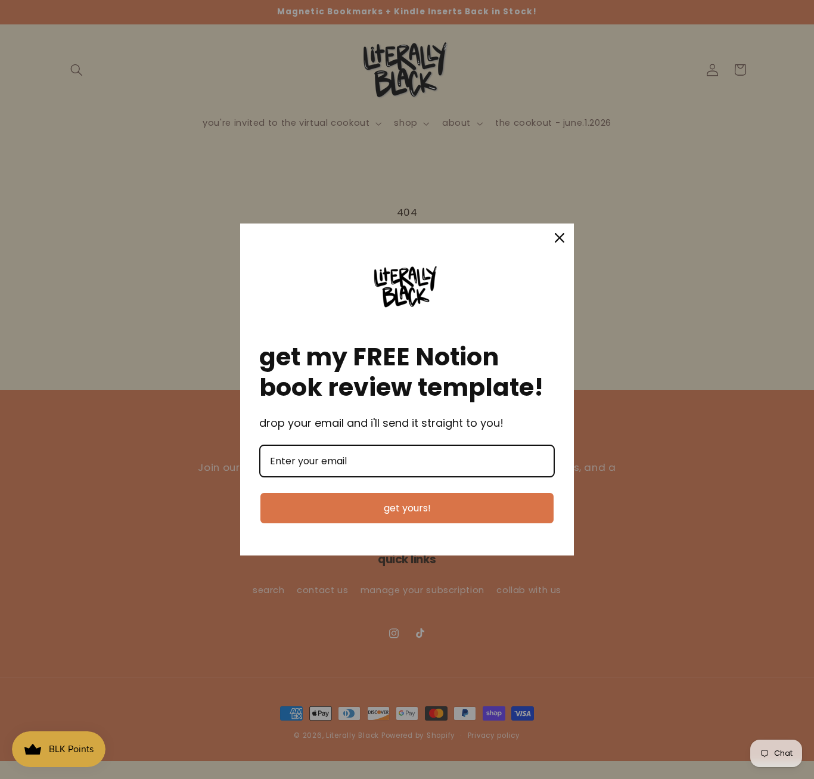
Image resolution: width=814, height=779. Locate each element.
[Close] (559, 238)
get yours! (407, 508)
